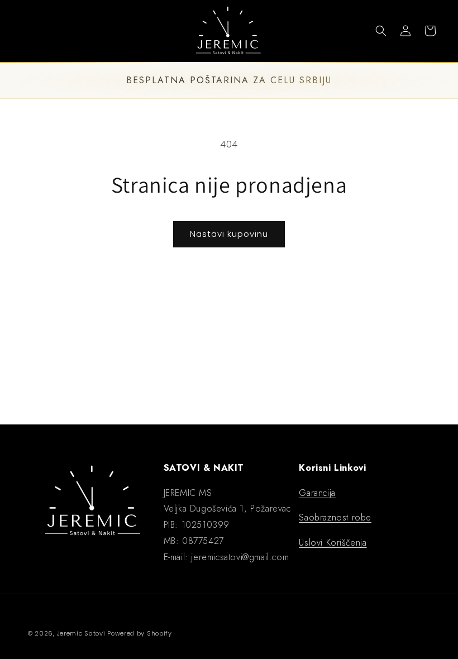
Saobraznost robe (335, 517)
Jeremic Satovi (81, 633)
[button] (23, 30)
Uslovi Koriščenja (332, 542)
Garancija (317, 492)
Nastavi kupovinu (229, 234)
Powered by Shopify (139, 633)
